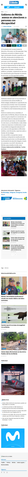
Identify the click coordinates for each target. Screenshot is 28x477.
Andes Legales (20, 462)
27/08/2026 (14, 228)
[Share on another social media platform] (24, 45)
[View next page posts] (15, 255)
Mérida (6, 11)
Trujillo (3, 462)
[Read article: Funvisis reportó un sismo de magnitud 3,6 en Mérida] (6, 232)
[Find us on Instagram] (7, 473)
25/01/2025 (16, 26)
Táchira (8, 462)
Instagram (19, 192)
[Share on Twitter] (8, 45)
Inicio (2, 11)
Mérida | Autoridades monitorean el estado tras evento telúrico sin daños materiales (12, 298)
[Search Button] (26, 4)
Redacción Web (7, 26)
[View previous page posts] (12, 255)
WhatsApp (6, 192)
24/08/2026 (14, 242)
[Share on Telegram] (19, 45)
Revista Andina (5, 464)
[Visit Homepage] (14, 2)
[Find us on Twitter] (4, 473)
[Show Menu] (2, 4)
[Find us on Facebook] (1, 473)
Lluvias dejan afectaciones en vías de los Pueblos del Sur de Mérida (18, 239)
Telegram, (12, 192)
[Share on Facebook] (3, 45)
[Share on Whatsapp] (14, 45)
